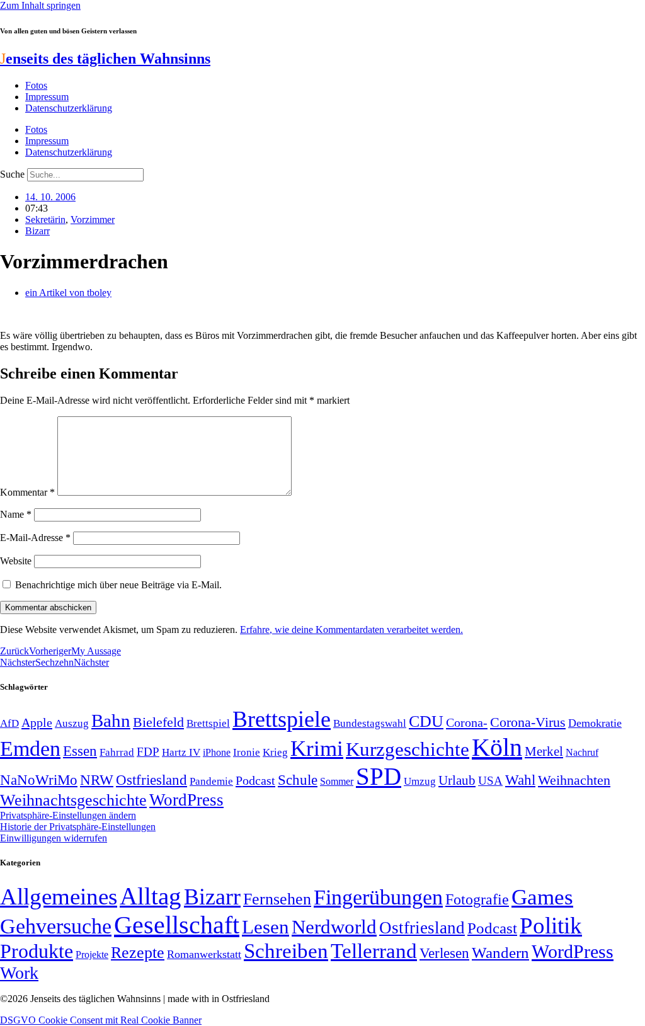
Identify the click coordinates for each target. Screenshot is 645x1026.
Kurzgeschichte (407, 749)
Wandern (500, 952)
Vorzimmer (93, 219)
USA (490, 780)
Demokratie (595, 723)
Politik (551, 925)
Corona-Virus (528, 722)
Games (542, 897)
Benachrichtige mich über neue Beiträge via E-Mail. (118, 584)
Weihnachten (574, 780)
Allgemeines (58, 896)
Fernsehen (277, 899)
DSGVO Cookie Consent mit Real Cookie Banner (101, 1020)
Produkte (36, 951)
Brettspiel (208, 723)
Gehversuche (55, 926)
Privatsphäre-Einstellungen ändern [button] (68, 815)
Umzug (420, 781)
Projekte (92, 954)
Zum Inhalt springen (40, 5)
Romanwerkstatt (204, 954)
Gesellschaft (176, 925)
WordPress (186, 799)
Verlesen (444, 953)
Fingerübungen (378, 897)
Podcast (255, 780)
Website (15, 561)
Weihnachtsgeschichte (73, 800)
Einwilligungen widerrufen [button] (53, 838)
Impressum (47, 96)
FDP (148, 751)
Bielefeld (158, 722)
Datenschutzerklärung (68, 108)
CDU (426, 721)
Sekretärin (45, 219)
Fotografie (477, 899)
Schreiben (286, 951)
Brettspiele (281, 719)
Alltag (150, 895)
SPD (378, 776)
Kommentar (27, 492)
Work (19, 973)
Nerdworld (334, 927)
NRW (96, 780)
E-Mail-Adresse (35, 537)
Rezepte (137, 952)
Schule (297, 780)
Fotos (36, 85)
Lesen (265, 927)
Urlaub (457, 780)
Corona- (467, 722)
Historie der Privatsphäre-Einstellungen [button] (78, 826)
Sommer (336, 781)
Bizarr (37, 230)
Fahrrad (117, 752)
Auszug (72, 723)
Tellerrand (374, 951)
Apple (36, 722)
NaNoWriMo (38, 780)
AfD (9, 723)
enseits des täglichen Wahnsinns (105, 58)
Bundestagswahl (369, 723)
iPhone (217, 752)
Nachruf (582, 752)
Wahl (520, 780)
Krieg (275, 752)
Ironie (246, 752)
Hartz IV (181, 752)
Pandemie (211, 781)
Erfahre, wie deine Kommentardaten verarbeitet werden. (351, 629)
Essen (80, 751)
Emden (30, 748)
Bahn (110, 720)
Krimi (316, 748)
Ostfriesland (151, 780)
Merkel (544, 751)
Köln (497, 747)
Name (15, 514)
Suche (12, 174)
